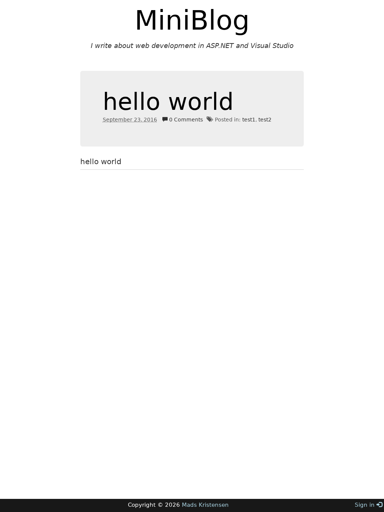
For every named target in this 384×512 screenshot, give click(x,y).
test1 (248, 120)
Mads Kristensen (205, 505)
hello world (168, 101)
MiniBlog (192, 20)
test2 (265, 120)
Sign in (365, 505)
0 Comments (185, 120)
